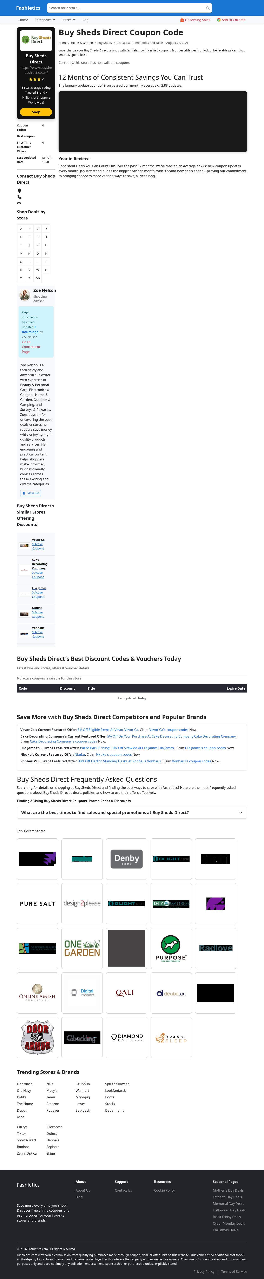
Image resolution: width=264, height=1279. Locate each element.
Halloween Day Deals (229, 1210)
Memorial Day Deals (228, 1203)
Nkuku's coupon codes (114, 754)
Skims (51, 1153)
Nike (49, 1084)
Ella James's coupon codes (205, 748)
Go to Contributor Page (31, 347)
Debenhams (114, 1110)
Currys (22, 1127)
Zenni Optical (27, 1153)
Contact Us (123, 1190)
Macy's (51, 1090)
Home (23, 20)
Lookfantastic (115, 1090)
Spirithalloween (117, 1084)
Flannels (52, 1140)
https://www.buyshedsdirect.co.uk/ (36, 70)
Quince (52, 1133)
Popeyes (53, 1110)
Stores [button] (66, 20)
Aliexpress (54, 1127)
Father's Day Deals (227, 1197)
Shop (36, 112)
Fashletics (28, 7)
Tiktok (22, 1133)
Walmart (82, 1090)
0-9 (37, 278)
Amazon (52, 1103)
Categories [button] (43, 20)
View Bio (33, 493)
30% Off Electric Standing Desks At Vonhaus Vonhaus (119, 761)
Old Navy (24, 1090)
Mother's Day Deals (228, 1190)
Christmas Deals (225, 1230)
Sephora (53, 1146)
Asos (20, 1117)
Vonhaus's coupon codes (191, 761)
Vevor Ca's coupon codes (169, 729)
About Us (83, 1190)
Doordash (25, 1084)
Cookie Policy (164, 1190)
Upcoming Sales (197, 20)
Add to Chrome (233, 20)
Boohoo (23, 1146)
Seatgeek (83, 1110)
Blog (84, 20)
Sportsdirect (26, 1140)
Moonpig (83, 1097)
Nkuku (80, 754)
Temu (50, 1097)
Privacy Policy (204, 1271)
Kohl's (21, 1097)
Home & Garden (82, 43)
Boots (109, 1097)
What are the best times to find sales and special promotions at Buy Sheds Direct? (105, 812)
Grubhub (83, 1084)
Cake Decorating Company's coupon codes (63, 741)
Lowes (81, 1103)
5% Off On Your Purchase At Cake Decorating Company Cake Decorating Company (171, 736)
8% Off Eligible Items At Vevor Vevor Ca (108, 729)
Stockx (110, 1103)
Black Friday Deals (227, 1217)
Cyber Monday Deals (229, 1223)
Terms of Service (234, 1271)
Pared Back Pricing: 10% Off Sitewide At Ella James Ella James (127, 748)
